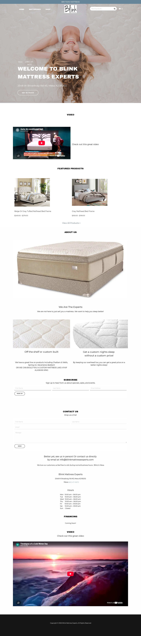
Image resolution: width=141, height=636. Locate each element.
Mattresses (35, 9)
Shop (48, 9)
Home (21, 9)
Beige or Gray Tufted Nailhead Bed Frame (32, 211)
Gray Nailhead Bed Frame (83, 211)
